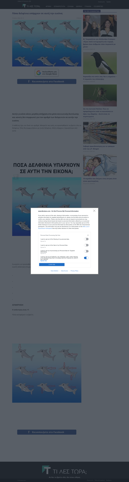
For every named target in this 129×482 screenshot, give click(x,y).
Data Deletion (54, 271)
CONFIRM (52, 264)
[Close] (95, 211)
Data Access (64, 271)
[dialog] (64, 241)
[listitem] (64, 235)
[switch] (86, 239)
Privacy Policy (74, 271)
